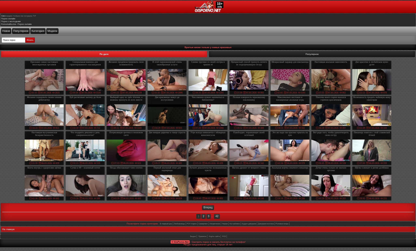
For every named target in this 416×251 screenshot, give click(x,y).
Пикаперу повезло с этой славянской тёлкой (372, 133)
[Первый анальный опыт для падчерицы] (167, 186)
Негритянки (215, 224)
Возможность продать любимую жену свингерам (371, 98)
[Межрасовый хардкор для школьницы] (289, 80)
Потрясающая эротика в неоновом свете (126, 133)
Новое (6, 30)
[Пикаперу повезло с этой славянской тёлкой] (371, 151)
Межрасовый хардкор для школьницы (290, 62)
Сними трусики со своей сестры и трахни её (208, 63)
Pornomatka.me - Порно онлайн (16, 24)
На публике (234, 224)
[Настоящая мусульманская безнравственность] (44, 151)
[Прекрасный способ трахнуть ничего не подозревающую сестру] (248, 80)
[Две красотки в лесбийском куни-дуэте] (371, 80)
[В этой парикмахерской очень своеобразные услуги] (167, 80)
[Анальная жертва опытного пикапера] (289, 186)
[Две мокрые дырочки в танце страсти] (167, 151)
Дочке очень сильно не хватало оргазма (331, 169)
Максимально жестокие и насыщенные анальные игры (290, 98)
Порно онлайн (8, 18)
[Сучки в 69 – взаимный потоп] (85, 186)
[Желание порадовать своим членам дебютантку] (44, 115)
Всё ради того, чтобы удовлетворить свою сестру (331, 133)
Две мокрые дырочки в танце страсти (167, 132)
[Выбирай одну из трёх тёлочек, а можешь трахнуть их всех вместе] (126, 115)
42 (216, 216)
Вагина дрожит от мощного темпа (249, 168)
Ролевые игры (282, 224)
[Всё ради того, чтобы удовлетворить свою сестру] (330, 151)
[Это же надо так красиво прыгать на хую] (289, 151)
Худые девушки (249, 224)
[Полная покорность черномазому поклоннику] (248, 115)
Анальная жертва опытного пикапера (290, 168)
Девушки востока (266, 224)
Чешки (225, 224)
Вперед (208, 207)
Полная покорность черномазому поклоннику (249, 98)
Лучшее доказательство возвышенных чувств (208, 169)
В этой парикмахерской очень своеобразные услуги (167, 63)
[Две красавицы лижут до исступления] (167, 115)
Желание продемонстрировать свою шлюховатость (126, 63)
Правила (202, 236)
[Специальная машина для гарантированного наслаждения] (85, 80)
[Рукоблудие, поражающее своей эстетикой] (248, 151)
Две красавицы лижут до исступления (167, 98)
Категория (38, 30)
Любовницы (179, 224)
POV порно (192, 224)
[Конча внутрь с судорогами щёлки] (44, 186)
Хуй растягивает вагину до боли (85, 97)
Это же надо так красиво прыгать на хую (290, 133)
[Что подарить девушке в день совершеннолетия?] (85, 151)
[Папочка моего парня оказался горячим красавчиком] (330, 115)
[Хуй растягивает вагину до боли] (85, 115)
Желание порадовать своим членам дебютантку (44, 98)
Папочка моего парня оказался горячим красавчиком (331, 98)
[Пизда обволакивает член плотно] (126, 186)
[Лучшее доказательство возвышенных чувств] (208, 186)
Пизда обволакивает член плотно (126, 168)
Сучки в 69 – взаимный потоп (85, 168)
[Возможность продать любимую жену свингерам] (371, 115)
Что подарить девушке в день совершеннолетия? (85, 133)
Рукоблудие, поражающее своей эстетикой (249, 133)
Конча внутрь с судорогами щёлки (44, 168)
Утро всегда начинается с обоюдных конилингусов (208, 133)
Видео (193, 236)
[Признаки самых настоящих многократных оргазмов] (44, 80)
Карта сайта (214, 236)
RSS (224, 236)
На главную (8, 229)
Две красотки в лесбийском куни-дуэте (372, 63)
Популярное (20, 30)
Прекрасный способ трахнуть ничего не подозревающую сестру (249, 63)
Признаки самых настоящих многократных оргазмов (44, 63)
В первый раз (166, 224)
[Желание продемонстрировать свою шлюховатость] (126, 80)
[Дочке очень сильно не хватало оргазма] (330, 186)
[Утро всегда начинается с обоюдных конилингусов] (208, 151)
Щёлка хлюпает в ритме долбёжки (372, 168)
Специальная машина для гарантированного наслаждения (85, 63)
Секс (3, 16)
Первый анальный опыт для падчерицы (167, 169)
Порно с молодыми (11, 21)
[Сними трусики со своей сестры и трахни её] (208, 80)
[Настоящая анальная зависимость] (330, 80)
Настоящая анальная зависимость (331, 62)
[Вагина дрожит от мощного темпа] (248, 186)
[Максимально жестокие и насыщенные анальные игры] (289, 115)
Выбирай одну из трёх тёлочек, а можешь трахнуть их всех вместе (126, 98)
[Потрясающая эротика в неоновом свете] (126, 151)
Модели (52, 30)
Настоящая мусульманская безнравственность (44, 133)
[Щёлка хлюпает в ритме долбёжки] (371, 186)
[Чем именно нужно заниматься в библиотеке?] (208, 115)
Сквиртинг (203, 224)
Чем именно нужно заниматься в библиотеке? (208, 98)
